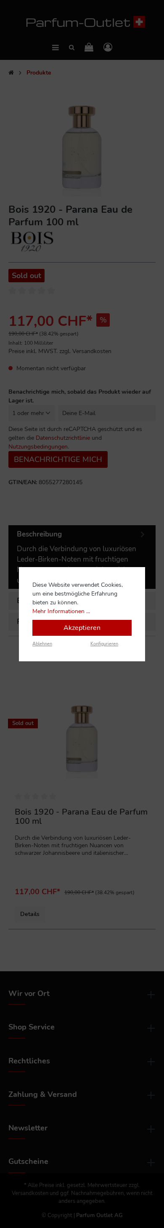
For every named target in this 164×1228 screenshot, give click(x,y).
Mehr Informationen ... (61, 611)
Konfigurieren (104, 644)
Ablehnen (42, 644)
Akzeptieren (82, 627)
